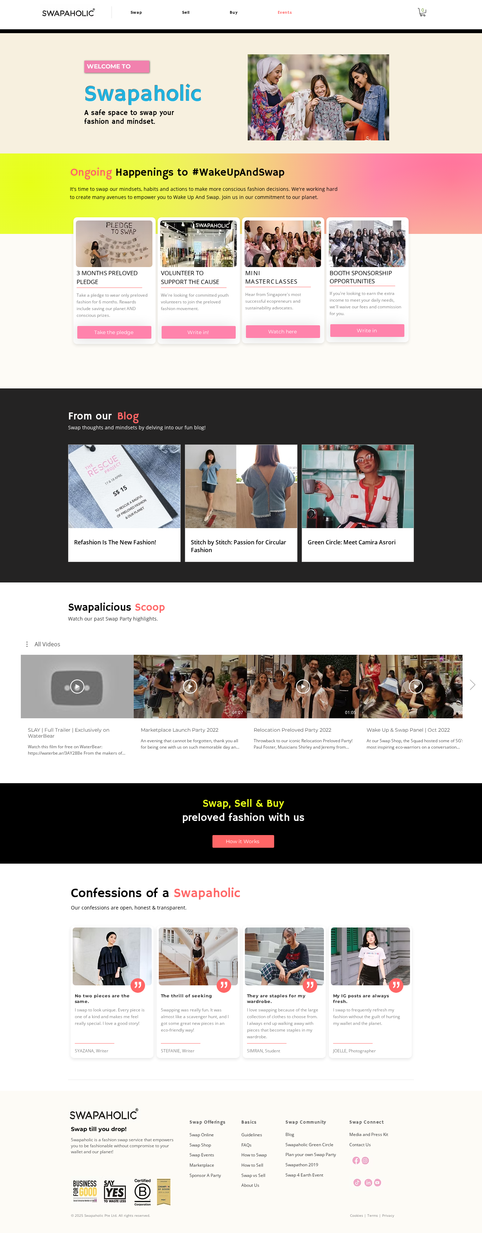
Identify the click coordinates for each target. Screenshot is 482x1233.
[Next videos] (472, 685)
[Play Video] (77, 686)
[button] (423, 12)
